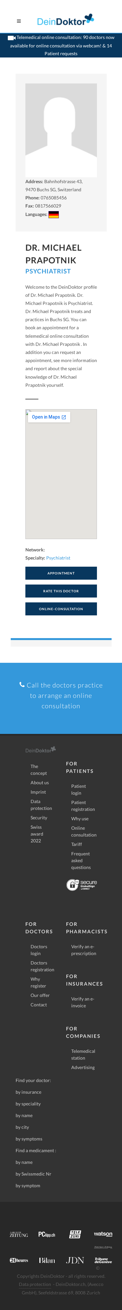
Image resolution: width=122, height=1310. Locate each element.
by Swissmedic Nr (33, 1174)
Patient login (78, 789)
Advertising (83, 1067)
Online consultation (84, 831)
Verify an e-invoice (82, 1002)
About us (40, 782)
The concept (39, 769)
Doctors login (39, 950)
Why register (38, 982)
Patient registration (83, 806)
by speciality (28, 1103)
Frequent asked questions (81, 860)
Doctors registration (42, 966)
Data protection (41, 805)
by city (22, 1127)
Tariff (76, 844)
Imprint (38, 792)
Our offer (40, 995)
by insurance (28, 1092)
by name (24, 1115)
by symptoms (29, 1138)
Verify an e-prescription (83, 950)
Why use (79, 818)
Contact (39, 1004)
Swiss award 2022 (37, 833)
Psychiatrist (48, 271)
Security (39, 817)
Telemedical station (83, 1054)
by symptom (28, 1185)
